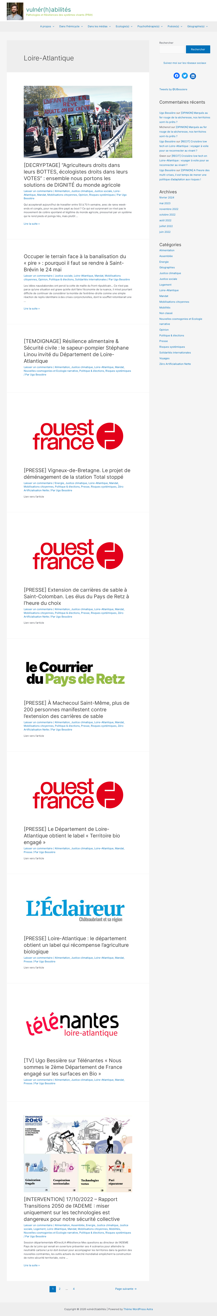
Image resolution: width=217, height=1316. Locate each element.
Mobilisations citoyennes (62, 194)
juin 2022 (165, 231)
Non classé (166, 313)
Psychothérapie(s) (148, 26)
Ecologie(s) (122, 26)
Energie (59, 483)
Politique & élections (61, 279)
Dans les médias (97, 26)
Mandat (41, 194)
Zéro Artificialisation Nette (175, 363)
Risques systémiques (102, 194)
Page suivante (126, 1288)
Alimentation (62, 191)
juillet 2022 (166, 226)
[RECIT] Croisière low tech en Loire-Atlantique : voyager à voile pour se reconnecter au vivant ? (184, 146)
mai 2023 (165, 203)
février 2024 (166, 197)
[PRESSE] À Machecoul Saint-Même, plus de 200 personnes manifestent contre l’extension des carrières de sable (76, 709)
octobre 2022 (167, 214)
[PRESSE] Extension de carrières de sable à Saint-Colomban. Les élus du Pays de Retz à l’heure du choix (76, 596)
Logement (40, 1229)
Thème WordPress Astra (138, 1309)
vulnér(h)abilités (48, 9)
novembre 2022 (168, 209)
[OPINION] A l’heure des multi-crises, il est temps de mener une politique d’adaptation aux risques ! (184, 175)
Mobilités (114, 1229)
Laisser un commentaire (38, 191)
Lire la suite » (32, 223)
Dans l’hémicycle (69, 26)
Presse (85, 486)
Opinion (83, 194)
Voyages (164, 358)
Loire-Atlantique (83, 275)
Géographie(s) (195, 26)
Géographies (167, 267)
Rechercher (166, 42)
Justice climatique (82, 191)
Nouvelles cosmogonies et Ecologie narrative (51, 370)
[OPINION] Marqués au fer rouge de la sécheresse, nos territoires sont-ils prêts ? (184, 117)
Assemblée (78, 1225)
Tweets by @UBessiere (173, 89)
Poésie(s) (173, 26)
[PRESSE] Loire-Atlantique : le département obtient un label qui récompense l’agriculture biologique (76, 945)
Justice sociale (103, 191)
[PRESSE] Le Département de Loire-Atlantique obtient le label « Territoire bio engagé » (72, 835)
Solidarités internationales (91, 279)
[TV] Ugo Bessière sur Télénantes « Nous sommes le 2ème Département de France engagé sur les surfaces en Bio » (73, 1067)
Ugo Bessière (167, 112)
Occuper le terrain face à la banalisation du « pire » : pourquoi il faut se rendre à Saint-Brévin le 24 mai (75, 263)
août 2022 (165, 220)
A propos (45, 26)
